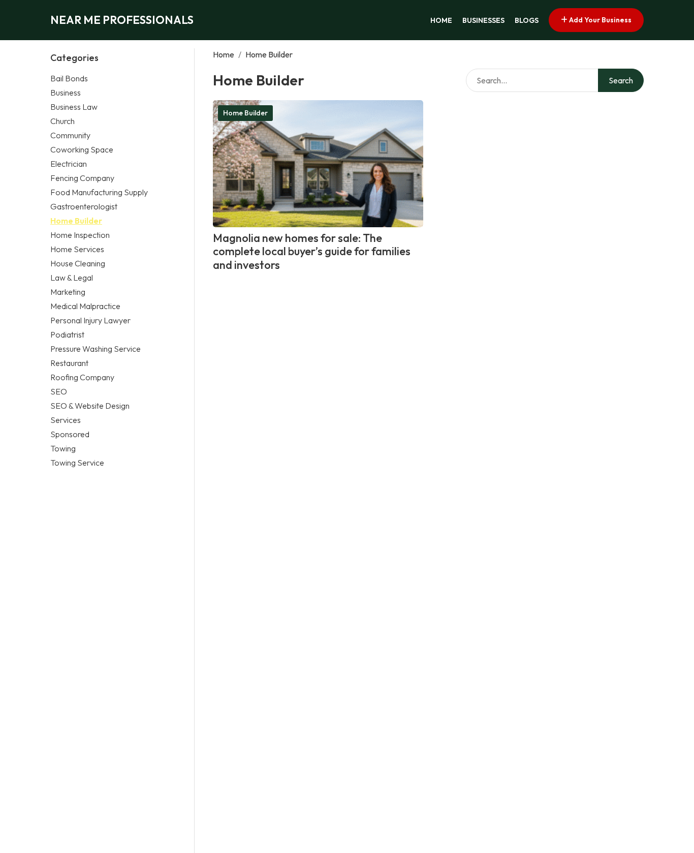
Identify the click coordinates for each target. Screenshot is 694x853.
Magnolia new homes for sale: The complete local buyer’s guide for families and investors (312, 251)
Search (621, 80)
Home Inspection (80, 235)
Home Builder (76, 221)
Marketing (67, 292)
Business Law (74, 107)
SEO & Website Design (90, 406)
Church (62, 121)
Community (70, 135)
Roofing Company (82, 377)
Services (65, 420)
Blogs (527, 20)
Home (441, 20)
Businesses (483, 20)
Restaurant (69, 363)
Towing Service (77, 463)
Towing (63, 448)
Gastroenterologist (83, 206)
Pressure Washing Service (95, 349)
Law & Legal (71, 277)
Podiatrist (67, 334)
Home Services (77, 249)
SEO (58, 391)
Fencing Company (82, 178)
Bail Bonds (69, 78)
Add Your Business (599, 19)
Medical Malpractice (85, 306)
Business (65, 92)
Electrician (68, 164)
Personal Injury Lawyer (90, 320)
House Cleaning (77, 263)
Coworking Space (81, 149)
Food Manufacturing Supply (99, 192)
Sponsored (69, 434)
